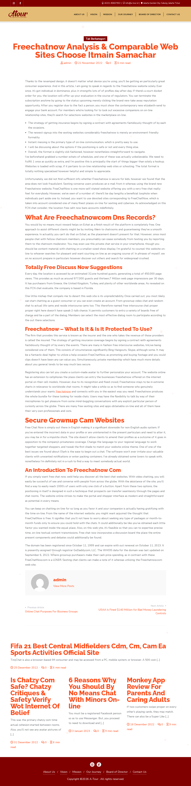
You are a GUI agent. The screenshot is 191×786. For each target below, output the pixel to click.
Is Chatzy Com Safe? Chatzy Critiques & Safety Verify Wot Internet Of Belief (35, 696)
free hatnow (63, 391)
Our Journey (93, 772)
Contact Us (139, 772)
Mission (76, 772)
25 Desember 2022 (26, 667)
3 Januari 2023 (81, 731)
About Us (49, 772)
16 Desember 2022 (142, 724)
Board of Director (117, 772)
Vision (63, 772)
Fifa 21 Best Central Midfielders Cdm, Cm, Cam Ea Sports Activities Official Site (88, 649)
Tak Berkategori (95, 39)
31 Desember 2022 (26, 742)
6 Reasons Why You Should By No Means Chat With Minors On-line (94, 693)
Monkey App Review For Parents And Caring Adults (148, 690)
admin (67, 63)
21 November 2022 (90, 63)
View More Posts (63, 586)
